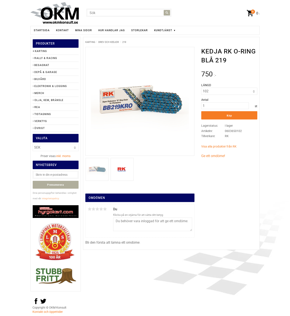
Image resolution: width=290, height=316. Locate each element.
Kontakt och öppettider (47, 312)
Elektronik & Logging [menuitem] (50, 86)
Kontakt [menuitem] (62, 30)
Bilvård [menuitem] (40, 79)
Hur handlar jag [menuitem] (111, 30)
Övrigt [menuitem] (39, 128)
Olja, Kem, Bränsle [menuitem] (48, 100)
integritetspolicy (50, 198)
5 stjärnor (105, 209)
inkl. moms (63, 156)
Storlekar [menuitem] (139, 30)
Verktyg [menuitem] (40, 121)
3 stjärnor (97, 209)
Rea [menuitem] (37, 107)
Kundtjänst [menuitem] (163, 30)
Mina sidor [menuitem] (83, 30)
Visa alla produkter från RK (219, 146)
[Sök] (167, 12)
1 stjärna (90, 209)
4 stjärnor (101, 209)
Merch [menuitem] (39, 93)
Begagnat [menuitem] (41, 65)
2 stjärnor (93, 209)
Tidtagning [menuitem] (42, 114)
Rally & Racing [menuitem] (45, 58)
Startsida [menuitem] (42, 30)
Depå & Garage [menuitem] (45, 72)
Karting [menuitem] (41, 51)
